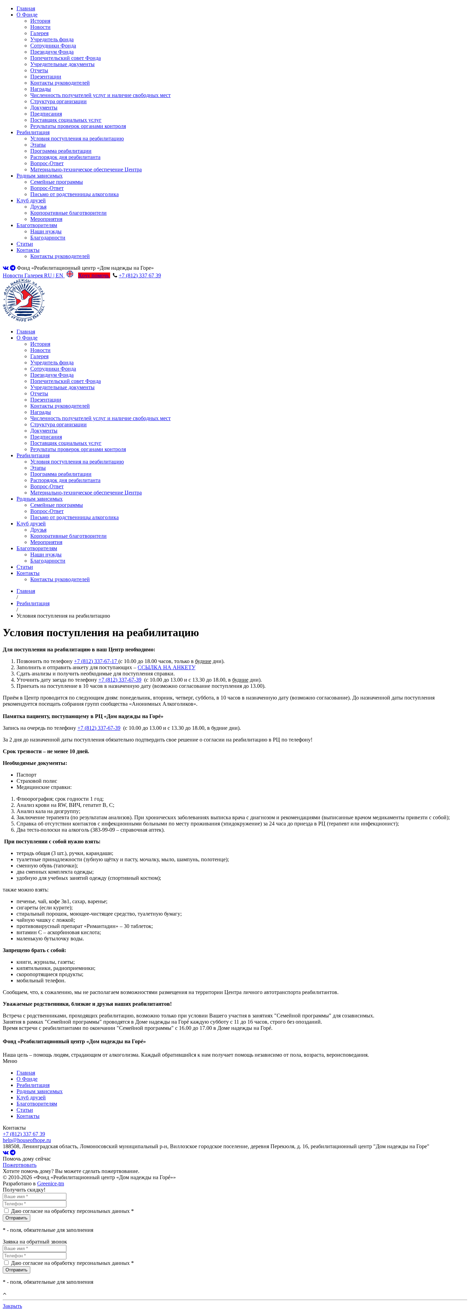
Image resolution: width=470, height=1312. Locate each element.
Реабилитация (33, 132)
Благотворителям (37, 225)
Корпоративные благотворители (68, 213)
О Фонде (27, 15)
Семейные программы (56, 182)
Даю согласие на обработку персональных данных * (72, 1211)
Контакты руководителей (60, 83)
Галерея (39, 33)
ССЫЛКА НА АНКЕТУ (166, 667)
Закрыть (12, 1306)
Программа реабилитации (61, 151)
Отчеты (39, 70)
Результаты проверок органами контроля (78, 126)
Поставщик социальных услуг (66, 120)
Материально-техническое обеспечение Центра (86, 169)
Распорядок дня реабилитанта (65, 157)
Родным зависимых (40, 176)
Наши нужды (46, 231)
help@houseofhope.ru (27, 1140)
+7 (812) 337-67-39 (119, 680)
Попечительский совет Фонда (65, 58)
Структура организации (58, 101)
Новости (40, 27)
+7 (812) (95, 661)
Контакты (28, 250)
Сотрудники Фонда (53, 46)
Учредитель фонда (52, 39)
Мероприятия (46, 219)
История (40, 21)
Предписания (46, 114)
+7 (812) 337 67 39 (140, 275)
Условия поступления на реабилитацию (77, 138)
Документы (43, 107)
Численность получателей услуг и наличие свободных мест (100, 95)
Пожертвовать (19, 1165)
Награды (40, 89)
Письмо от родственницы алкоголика (74, 194)
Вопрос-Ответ (47, 163)
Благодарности (47, 238)
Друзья (38, 207)
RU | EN (54, 275)
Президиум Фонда (52, 52)
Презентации (45, 76)
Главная (26, 8)
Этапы (38, 145)
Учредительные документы (62, 64)
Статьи (25, 244)
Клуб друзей (31, 200)
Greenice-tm (50, 1183)
